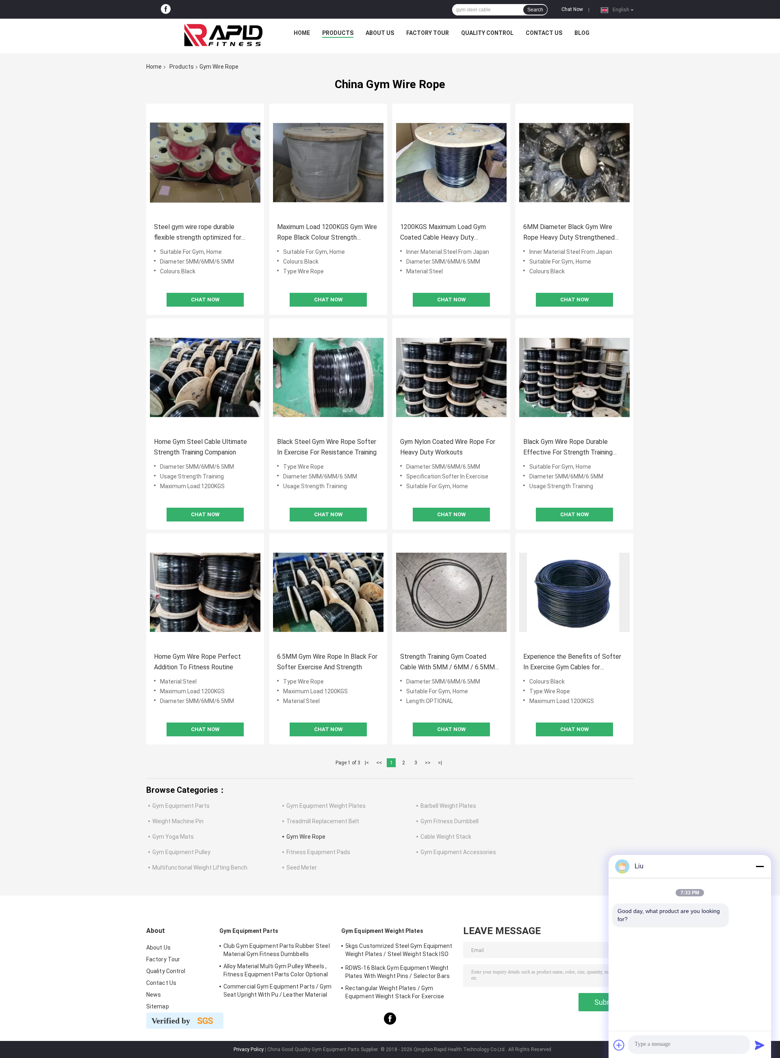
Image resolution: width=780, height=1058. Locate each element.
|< (367, 763)
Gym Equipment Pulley (181, 852)
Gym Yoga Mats (173, 836)
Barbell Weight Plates (448, 806)
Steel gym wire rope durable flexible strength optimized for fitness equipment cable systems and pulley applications (202, 233)
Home (302, 33)
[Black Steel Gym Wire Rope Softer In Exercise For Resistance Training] (328, 377)
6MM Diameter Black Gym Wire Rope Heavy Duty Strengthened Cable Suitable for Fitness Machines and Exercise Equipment (571, 233)
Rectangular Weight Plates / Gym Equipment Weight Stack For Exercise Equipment (394, 993)
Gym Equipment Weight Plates (326, 806)
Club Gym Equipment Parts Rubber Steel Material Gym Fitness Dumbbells (276, 950)
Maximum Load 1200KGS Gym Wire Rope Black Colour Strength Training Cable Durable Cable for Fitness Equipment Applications (327, 233)
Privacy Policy (249, 1049)
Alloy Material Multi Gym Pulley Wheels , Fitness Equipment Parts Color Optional (275, 970)
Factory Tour (427, 33)
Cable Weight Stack (445, 836)
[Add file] (619, 1045)
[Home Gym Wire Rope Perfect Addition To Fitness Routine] (205, 592)
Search (535, 10)
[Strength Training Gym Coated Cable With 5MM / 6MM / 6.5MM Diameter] (451, 592)
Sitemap (157, 1006)
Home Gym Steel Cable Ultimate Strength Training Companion (200, 447)
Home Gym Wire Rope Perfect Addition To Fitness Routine (197, 662)
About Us (380, 33)
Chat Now (572, 9)
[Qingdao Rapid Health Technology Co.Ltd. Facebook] (165, 9)
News (153, 994)
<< (379, 763)
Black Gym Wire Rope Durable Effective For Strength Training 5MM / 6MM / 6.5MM (568, 448)
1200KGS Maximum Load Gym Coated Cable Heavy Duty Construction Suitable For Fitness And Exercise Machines (448, 233)
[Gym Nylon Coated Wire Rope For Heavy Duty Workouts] (451, 377)
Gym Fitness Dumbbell (449, 821)
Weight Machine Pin (178, 821)
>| (440, 763)
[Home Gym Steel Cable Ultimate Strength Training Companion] (205, 377)
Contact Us (544, 33)
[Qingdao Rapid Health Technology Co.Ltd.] (223, 35)
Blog (581, 33)
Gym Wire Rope (305, 836)
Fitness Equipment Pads (318, 852)
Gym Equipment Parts (181, 806)
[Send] (759, 1045)
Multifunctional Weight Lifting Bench (199, 867)
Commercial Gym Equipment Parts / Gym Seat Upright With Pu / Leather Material (277, 990)
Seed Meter (301, 867)
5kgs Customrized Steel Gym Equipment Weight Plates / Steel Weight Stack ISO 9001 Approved (399, 951)
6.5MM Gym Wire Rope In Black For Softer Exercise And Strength (327, 662)
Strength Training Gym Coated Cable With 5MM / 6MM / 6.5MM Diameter (447, 663)
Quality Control (487, 33)
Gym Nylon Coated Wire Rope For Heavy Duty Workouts (447, 447)
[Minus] (760, 866)
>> (428, 763)
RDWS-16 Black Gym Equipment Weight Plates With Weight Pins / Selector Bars (397, 972)
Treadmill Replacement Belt (322, 821)
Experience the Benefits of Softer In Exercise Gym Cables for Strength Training (572, 663)
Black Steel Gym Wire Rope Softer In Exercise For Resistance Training (327, 447)
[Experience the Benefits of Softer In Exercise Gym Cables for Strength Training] (574, 592)
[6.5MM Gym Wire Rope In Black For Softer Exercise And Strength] (328, 592)
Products (337, 33)
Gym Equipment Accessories (458, 852)
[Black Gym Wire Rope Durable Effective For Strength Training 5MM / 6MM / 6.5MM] (574, 377)
